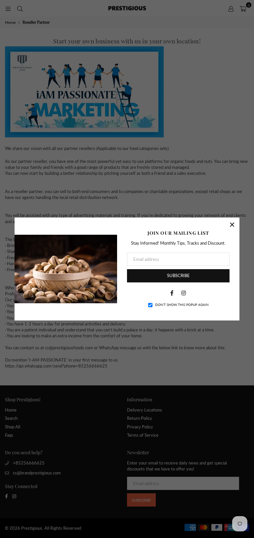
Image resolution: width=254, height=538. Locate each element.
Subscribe (178, 275)
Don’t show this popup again (182, 305)
